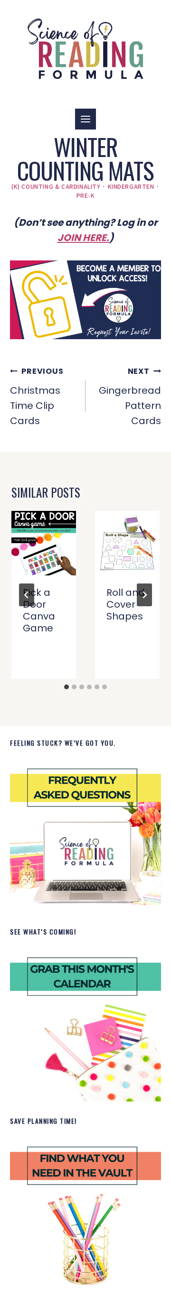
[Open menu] (85, 119)
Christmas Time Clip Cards (36, 396)
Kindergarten (131, 186)
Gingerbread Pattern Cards (130, 396)
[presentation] (43, 543)
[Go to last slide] (26, 594)
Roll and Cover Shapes (125, 604)
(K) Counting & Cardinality (56, 186)
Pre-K (85, 195)
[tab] (66, 687)
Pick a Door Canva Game (39, 610)
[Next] (144, 594)
